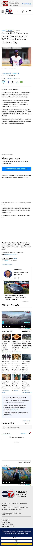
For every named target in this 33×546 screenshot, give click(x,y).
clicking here (14, 409)
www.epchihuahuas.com (10, 254)
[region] (16, 443)
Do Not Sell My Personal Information (12, 513)
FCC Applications (22, 511)
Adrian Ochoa (6, 73)
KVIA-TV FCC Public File (9, 511)
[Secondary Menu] (4, 11)
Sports (15, 258)
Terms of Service (6, 507)
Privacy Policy (15, 507)
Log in (24, 420)
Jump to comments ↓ (7, 264)
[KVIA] (11, 11)
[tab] (6, 433)
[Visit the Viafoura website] (27, 466)
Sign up (28, 420)
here (9, 414)
